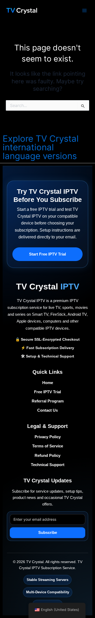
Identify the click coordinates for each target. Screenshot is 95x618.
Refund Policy (47, 455)
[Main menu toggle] (84, 10)
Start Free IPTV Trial (47, 254)
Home (47, 383)
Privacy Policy (48, 437)
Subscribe (47, 532)
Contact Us (47, 410)
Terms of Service (47, 446)
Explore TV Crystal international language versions (41, 147)
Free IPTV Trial (47, 392)
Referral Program (48, 401)
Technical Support (47, 465)
